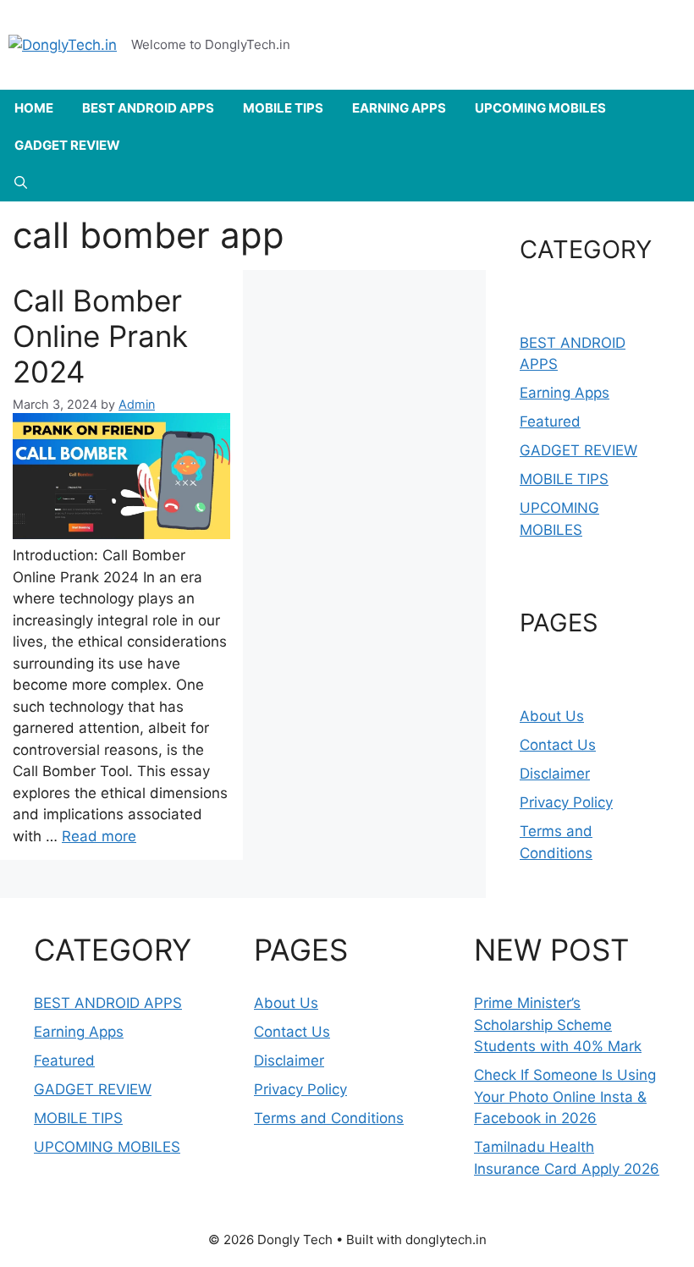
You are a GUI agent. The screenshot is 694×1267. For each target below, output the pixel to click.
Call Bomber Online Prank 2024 (100, 336)
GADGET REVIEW (67, 145)
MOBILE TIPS (283, 108)
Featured (550, 421)
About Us (552, 716)
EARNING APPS (399, 108)
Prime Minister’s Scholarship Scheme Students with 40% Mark (558, 1024)
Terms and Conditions (329, 1118)
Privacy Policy (566, 802)
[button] (20, 182)
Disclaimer (555, 773)
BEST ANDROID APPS (148, 108)
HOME (33, 108)
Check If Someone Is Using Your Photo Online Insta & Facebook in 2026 (565, 1096)
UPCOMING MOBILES (540, 108)
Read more (99, 836)
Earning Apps (564, 392)
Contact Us (558, 744)
